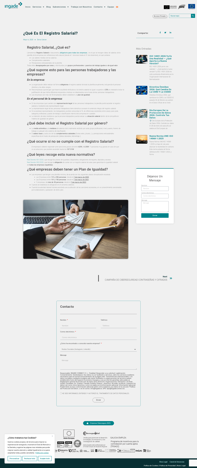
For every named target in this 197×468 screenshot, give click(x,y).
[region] (30, 448)
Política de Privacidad (167, 466)
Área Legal (163, 462)
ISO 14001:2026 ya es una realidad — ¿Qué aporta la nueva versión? (160, 60)
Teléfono (104, 320)
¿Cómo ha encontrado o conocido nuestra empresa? (80, 343)
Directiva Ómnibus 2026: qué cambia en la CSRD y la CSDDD (160, 89)
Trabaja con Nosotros (81, 7)
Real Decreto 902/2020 (35, 162)
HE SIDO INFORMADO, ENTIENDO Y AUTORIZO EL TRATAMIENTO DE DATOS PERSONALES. (96, 394)
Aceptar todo (45, 458)
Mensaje (144, 200)
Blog (48, 7)
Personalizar (14, 458)
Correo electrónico (147, 193)
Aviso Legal (181, 466)
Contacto (98, 7)
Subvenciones (59, 7)
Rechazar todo (29, 458)
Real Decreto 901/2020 (35, 160)
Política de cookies (42, 453)
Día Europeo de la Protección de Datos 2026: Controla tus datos (160, 114)
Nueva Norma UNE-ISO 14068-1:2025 (161, 137)
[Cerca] (52, 436)
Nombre (144, 185)
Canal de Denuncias (177, 462)
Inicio (28, 7)
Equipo (111, 7)
